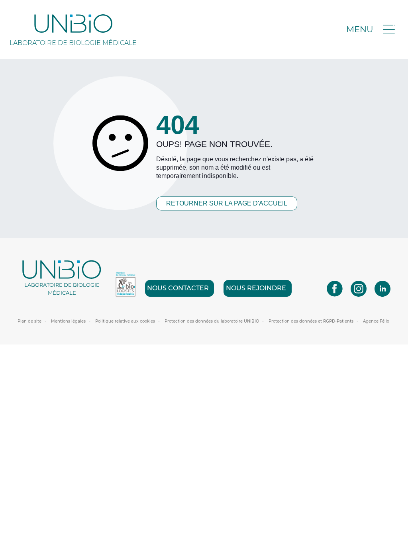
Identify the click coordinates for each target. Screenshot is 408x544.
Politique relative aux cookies (125, 321)
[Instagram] (359, 288)
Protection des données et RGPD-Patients (311, 321)
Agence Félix (376, 321)
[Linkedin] (382, 288)
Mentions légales (68, 321)
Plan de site (29, 321)
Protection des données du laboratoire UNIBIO (212, 321)
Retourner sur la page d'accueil (226, 203)
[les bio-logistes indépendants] (125, 284)
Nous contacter (178, 288)
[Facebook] (335, 288)
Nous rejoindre (256, 288)
